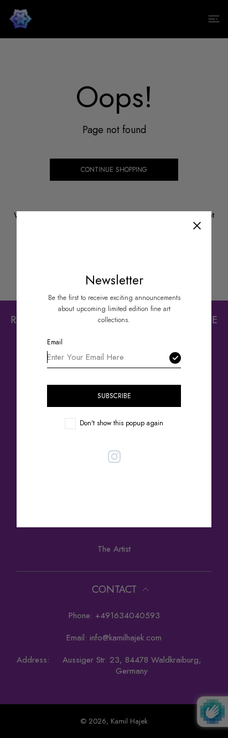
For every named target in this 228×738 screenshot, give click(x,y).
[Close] (197, 225)
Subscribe (114, 395)
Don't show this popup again (121, 422)
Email (55, 342)
